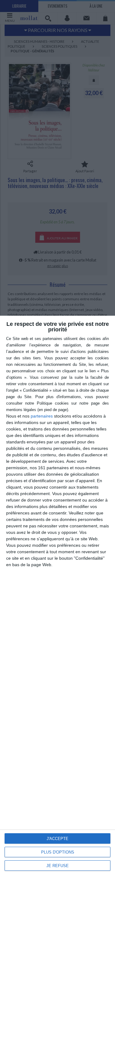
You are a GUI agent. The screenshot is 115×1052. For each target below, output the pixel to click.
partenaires (42, 416)
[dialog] (57, 684)
